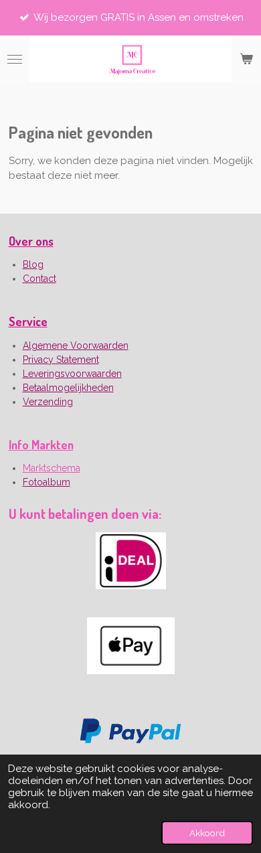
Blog (33, 264)
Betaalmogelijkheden (68, 387)
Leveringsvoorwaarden (72, 373)
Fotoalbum (46, 482)
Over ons (31, 241)
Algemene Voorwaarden (75, 345)
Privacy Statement (61, 359)
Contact (39, 278)
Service (28, 321)
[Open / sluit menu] (14, 58)
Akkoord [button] (207, 833)
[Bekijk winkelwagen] (246, 58)
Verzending (48, 401)
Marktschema (51, 468)
